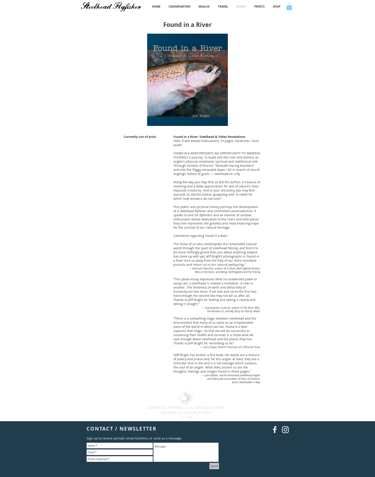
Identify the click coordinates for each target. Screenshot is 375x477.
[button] (289, 6)
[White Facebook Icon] (274, 429)
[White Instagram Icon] (285, 429)
